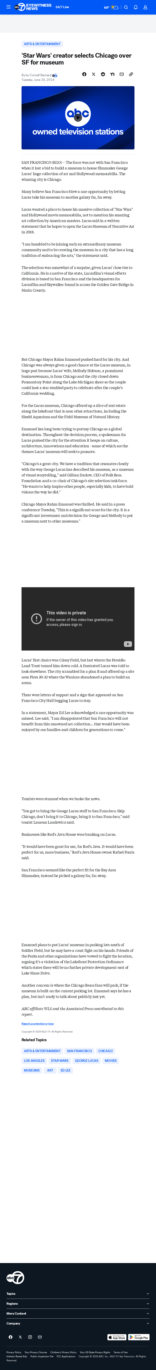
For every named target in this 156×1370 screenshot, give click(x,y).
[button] (8, 7)
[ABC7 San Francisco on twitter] (20, 1337)
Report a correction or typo (38, 1024)
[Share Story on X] (93, 74)
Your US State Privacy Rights (95, 1352)
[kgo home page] (15, 1277)
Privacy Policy (13, 1352)
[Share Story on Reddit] (103, 74)
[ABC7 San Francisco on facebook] (10, 1337)
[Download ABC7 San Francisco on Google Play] (139, 1337)
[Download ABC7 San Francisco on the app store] (117, 1337)
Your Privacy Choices (36, 1352)
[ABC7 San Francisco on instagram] (30, 1337)
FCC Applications (66, 1356)
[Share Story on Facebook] (84, 74)
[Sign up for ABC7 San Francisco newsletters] (40, 1337)
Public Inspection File (41, 1356)
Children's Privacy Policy (63, 1352)
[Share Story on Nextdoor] (112, 74)
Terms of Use (121, 1352)
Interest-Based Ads (16, 1356)
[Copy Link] (131, 74)
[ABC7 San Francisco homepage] (32, 7)
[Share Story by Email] (121, 74)
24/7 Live (62, 7)
